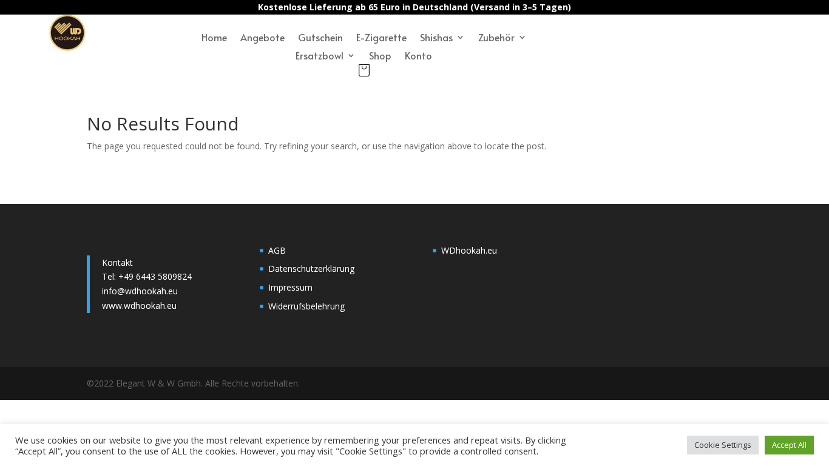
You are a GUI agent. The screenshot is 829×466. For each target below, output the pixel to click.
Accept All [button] (789, 444)
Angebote (262, 38)
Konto (418, 56)
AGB (277, 250)
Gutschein (320, 38)
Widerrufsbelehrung (306, 306)
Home (214, 38)
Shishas (436, 38)
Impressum (290, 287)
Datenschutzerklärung (311, 268)
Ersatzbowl (319, 56)
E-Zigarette (381, 38)
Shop (380, 56)
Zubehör (496, 38)
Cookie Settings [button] (722, 444)
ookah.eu (479, 250)
